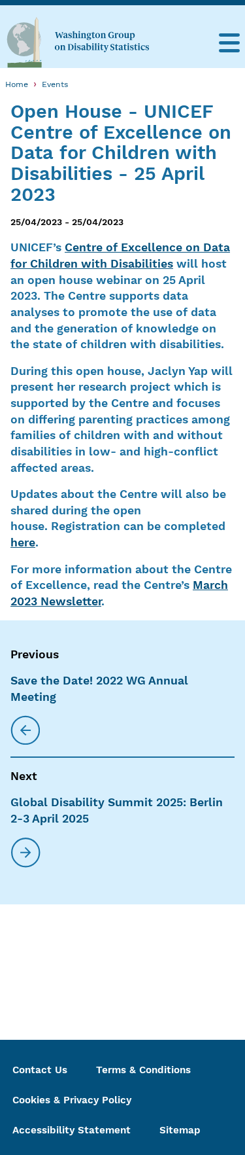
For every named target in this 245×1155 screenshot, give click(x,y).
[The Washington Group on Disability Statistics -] (77, 42)
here (22, 542)
